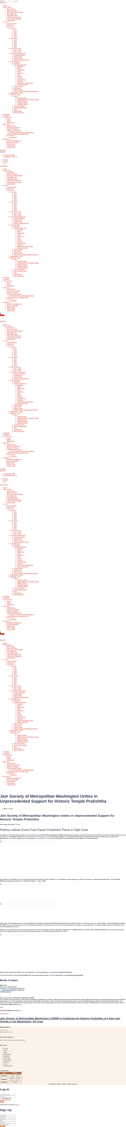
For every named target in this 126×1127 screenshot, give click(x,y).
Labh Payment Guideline (14, 19)
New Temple (7, 7)
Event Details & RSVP (20, 108)
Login (2, 1101)
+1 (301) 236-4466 (9, 155)
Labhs (19, 71)
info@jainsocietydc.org (10, 156)
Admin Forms (11, 144)
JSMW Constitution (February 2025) (18, 134)
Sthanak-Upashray (22, 103)
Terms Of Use (11, 147)
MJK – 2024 (17, 52)
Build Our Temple (12, 10)
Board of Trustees (12, 129)
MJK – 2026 (17, 50)
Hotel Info (20, 73)
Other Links (6, 1058)
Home (5, 5)
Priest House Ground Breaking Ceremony (26, 91)
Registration (21, 70)
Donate (5, 161)
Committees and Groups (14, 131)
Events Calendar (12, 24)
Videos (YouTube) (22, 84)
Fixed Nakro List (12, 14)
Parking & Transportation (21, 60)
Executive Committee (13, 127)
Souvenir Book (21, 80)
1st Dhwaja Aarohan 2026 (18, 53)
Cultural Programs (19, 106)
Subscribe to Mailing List (14, 141)
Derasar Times (18, 58)
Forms (5, 1064)
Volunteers (13, 137)
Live (4, 163)
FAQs (18, 75)
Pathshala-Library (22, 104)
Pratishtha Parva (15, 61)
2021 (15, 30)
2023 (15, 33)
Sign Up (17, 1105)
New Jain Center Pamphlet (15, 12)
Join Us (5, 159)
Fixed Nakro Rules (12, 15)
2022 (15, 32)
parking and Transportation (25, 83)
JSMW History (11, 126)
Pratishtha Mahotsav (20, 65)
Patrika (19, 76)
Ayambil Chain (11, 20)
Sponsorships (18, 111)
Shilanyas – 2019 (15, 94)
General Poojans (22, 98)
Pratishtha (17, 63)
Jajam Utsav (17, 88)
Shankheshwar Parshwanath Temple (28, 99)
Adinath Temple (22, 101)
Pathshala (6, 114)
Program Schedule (19, 55)
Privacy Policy (11, 145)
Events (5, 1050)
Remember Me (6, 1098)
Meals (19, 68)
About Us (6, 124)
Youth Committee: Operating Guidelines (22, 132)
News (8, 119)
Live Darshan (4, 166)
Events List (10, 25)
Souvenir (19, 78)
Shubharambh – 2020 (16, 93)
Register (3, 1126)
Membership (7, 1054)
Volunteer (20, 81)
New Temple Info (19, 112)
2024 (15, 35)
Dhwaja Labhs (18, 57)
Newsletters (10, 122)
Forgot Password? (5, 1100)
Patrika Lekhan (18, 86)
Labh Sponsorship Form (14, 17)
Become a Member (12, 142)
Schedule (20, 66)
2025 (15, 37)
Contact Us (6, 139)
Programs (6, 116)
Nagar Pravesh (18, 89)
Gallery (9, 121)
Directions (6, 1062)
